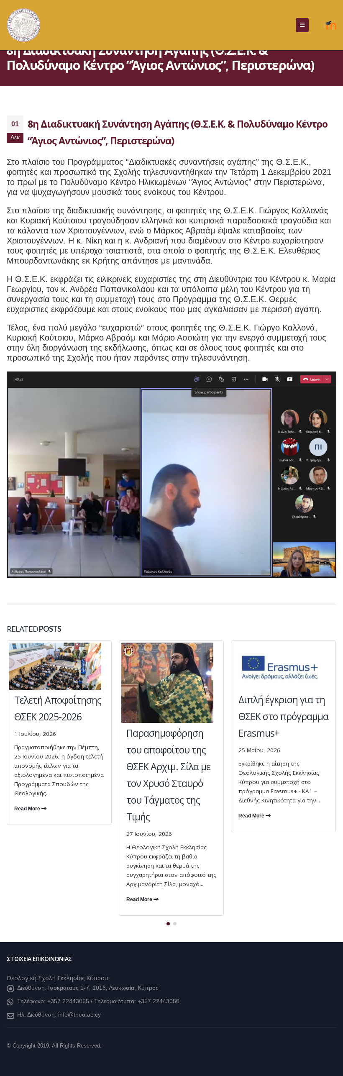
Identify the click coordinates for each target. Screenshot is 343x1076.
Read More (27, 809)
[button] (302, 25)
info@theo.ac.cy (79, 1014)
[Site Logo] (23, 25)
